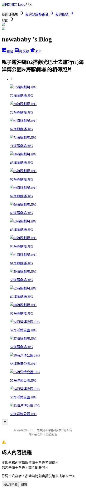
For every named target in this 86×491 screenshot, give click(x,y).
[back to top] (5, 422)
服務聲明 (51, 434)
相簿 (10, 51)
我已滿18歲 (10, 484)
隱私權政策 (35, 434)
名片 (38, 51)
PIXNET (28, 430)
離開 (24, 484)
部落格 (24, 51)
